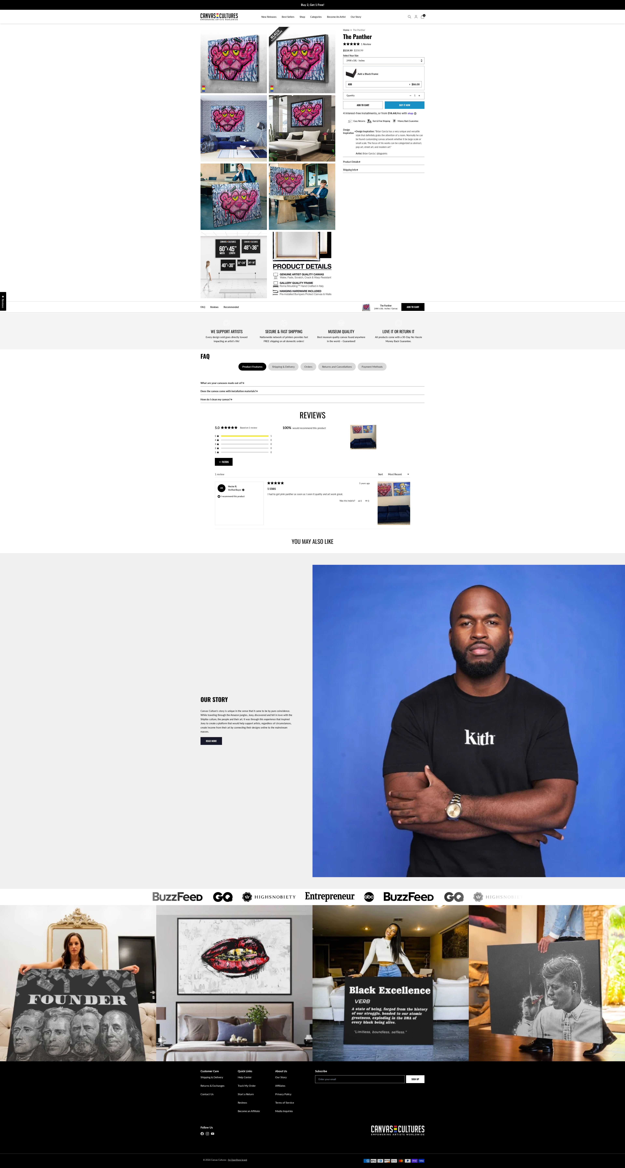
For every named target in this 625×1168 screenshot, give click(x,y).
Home (346, 30)
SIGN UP (415, 1079)
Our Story (356, 16)
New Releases (269, 16)
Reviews (242, 1102)
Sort (380, 474)
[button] (357, 44)
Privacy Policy (283, 1094)
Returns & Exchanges (212, 1085)
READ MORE (211, 741)
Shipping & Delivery (212, 1077)
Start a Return (246, 1094)
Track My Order (247, 1085)
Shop (302, 16)
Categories (316, 16)
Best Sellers (288, 16)
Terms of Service (284, 1102)
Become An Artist (336, 16)
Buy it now (404, 105)
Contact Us (207, 1094)
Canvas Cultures (218, 1160)
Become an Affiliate (249, 1111)
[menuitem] (268, 17)
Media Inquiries (284, 1111)
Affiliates (280, 1085)
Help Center (245, 1077)
